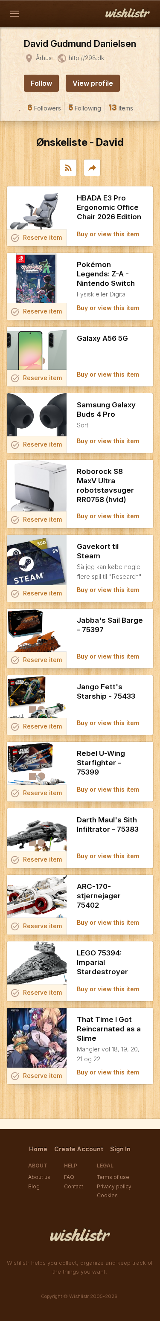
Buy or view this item (108, 234)
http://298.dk (86, 57)
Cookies (107, 1195)
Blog (34, 1186)
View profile (93, 83)
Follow (41, 83)
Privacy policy (114, 1186)
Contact (73, 1186)
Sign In (120, 1149)
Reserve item (36, 238)
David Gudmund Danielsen (80, 43)
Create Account (78, 1149)
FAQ (69, 1177)
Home (38, 1149)
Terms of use (113, 1177)
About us (39, 1177)
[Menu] (14, 13)
